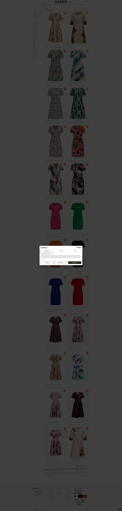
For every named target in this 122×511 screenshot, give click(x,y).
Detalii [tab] (61, 250)
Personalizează (60, 262)
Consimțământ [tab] (46, 250)
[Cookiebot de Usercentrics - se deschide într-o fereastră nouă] (77, 247)
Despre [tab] (75, 250)
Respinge (47, 262)
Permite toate (74, 262)
